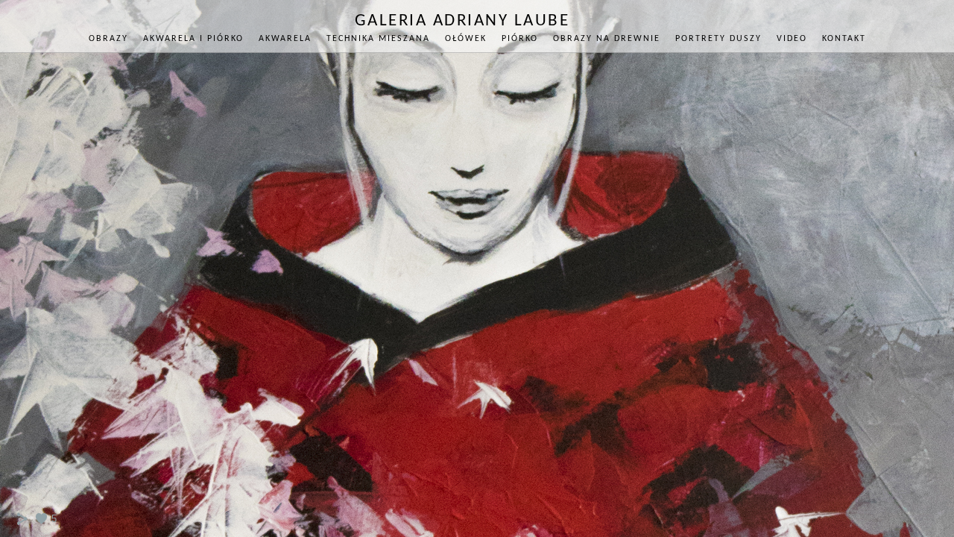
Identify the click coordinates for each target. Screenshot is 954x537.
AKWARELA (285, 38)
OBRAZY (108, 38)
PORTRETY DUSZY (718, 38)
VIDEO (792, 38)
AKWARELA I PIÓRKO (193, 38)
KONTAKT (844, 38)
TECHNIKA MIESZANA (378, 38)
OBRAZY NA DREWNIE (606, 38)
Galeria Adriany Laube (462, 21)
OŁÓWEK (466, 38)
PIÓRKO (520, 38)
